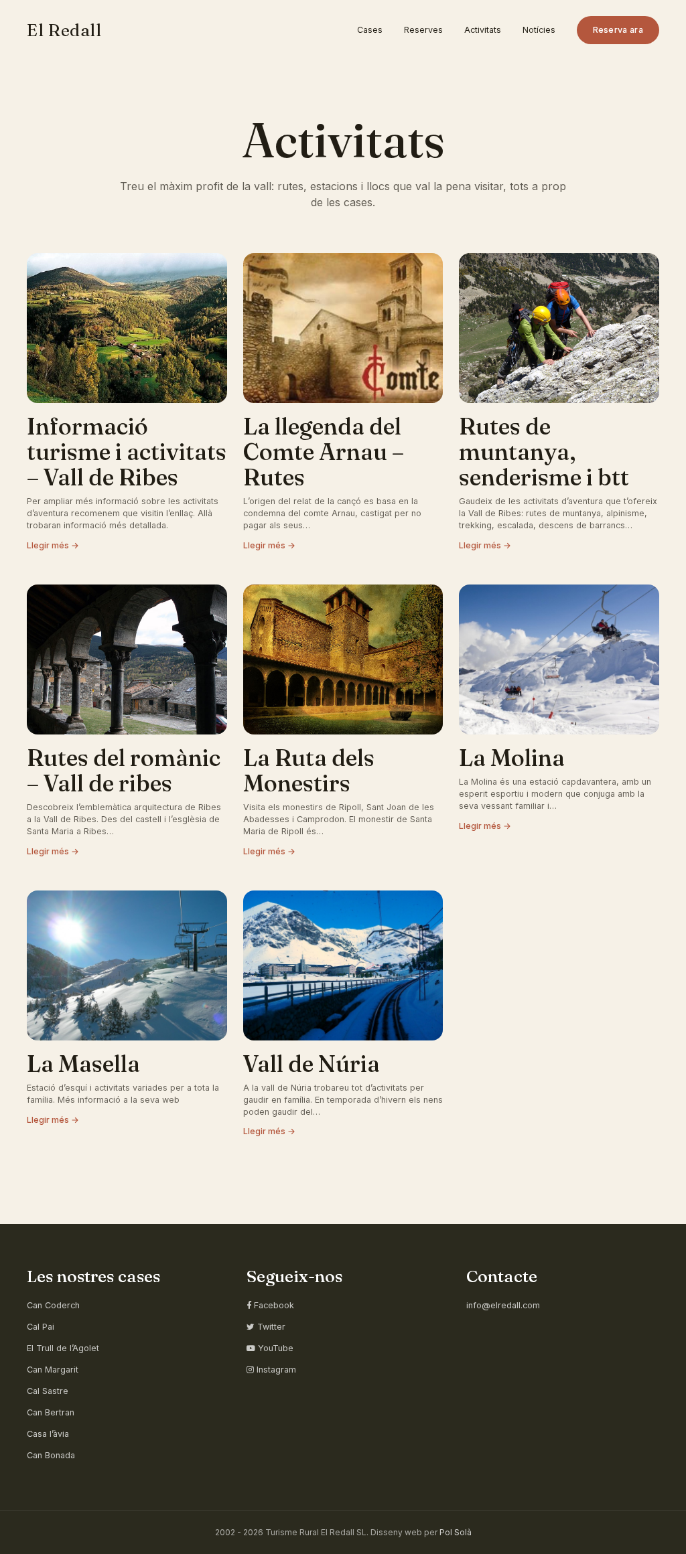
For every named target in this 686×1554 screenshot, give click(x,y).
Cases (370, 30)
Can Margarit (52, 1370)
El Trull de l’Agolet (63, 1348)
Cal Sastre (47, 1391)
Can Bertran (50, 1412)
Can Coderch (53, 1305)
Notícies (539, 30)
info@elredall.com (503, 1305)
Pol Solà (455, 1532)
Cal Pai (40, 1327)
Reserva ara (618, 30)
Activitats (482, 30)
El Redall (64, 29)
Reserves (423, 30)
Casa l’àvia (48, 1434)
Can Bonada (51, 1455)
